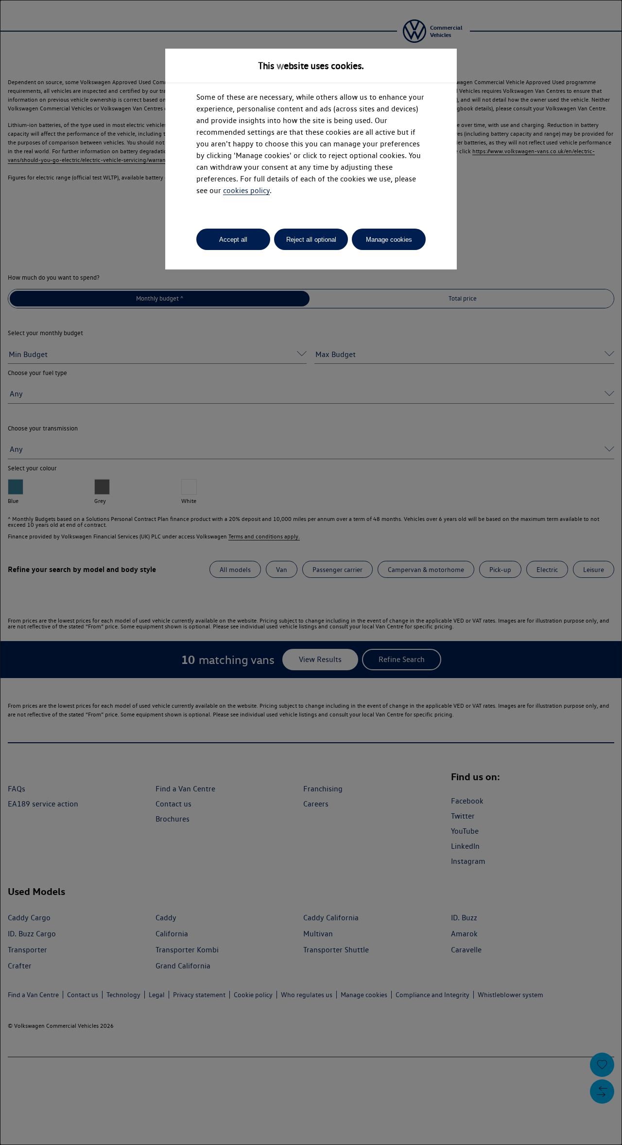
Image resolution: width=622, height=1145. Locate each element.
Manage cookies (389, 239)
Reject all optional (311, 239)
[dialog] (311, 572)
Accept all (233, 239)
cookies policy (246, 190)
